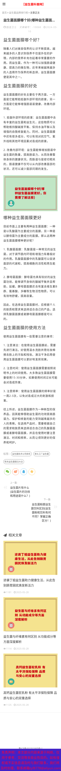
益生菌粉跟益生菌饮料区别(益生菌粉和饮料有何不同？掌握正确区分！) (41, 512)
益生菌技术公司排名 (21, 454)
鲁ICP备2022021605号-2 (30, 748)
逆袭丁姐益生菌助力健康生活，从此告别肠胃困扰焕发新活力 (29, 583)
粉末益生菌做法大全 (14, 461)
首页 (4, 12)
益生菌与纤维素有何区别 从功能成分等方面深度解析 (29, 639)
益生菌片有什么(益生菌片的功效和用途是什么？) (20, 492)
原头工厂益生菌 (42, 454)
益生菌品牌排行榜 (18, 12)
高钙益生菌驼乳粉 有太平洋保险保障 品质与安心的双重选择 (30, 695)
